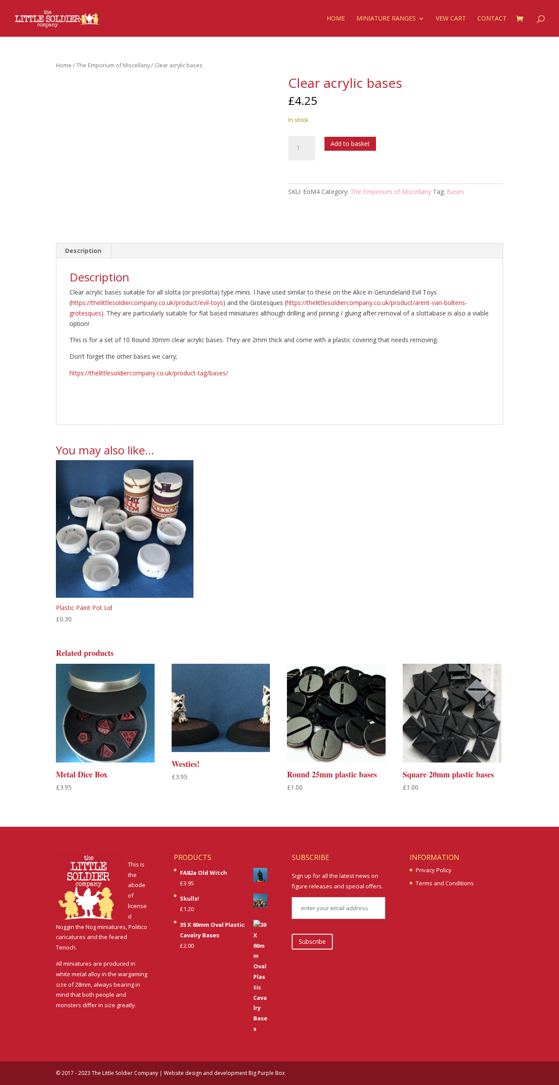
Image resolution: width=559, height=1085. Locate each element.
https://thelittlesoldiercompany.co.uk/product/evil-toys (147, 302)
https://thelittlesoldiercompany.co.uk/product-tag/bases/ (148, 373)
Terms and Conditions (445, 883)
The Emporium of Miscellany (113, 65)
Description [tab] (83, 250)
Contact (492, 18)
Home (336, 18)
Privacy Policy (434, 870)
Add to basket (350, 143)
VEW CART (451, 18)
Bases (455, 191)
